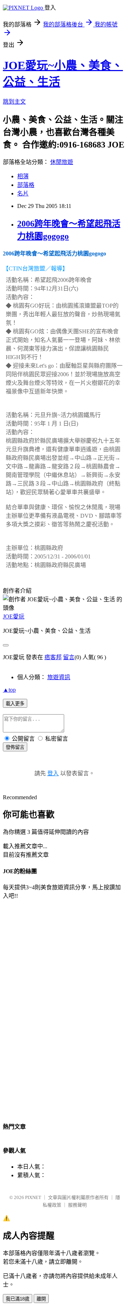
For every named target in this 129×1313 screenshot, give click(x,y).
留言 (69, 657)
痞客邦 (53, 657)
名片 (23, 193)
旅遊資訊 (58, 677)
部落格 (25, 185)
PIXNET (33, 1197)
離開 (41, 1299)
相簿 (23, 176)
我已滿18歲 (17, 1299)
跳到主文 (14, 102)
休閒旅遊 (61, 162)
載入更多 (15, 703)
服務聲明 (77, 1205)
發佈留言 (15, 747)
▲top (9, 690)
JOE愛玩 (13, 616)
